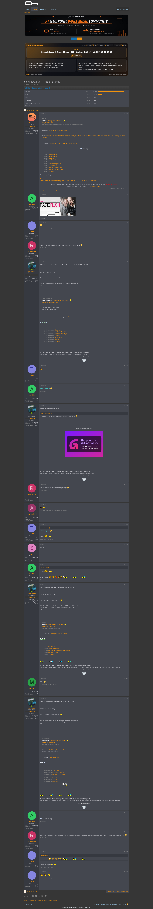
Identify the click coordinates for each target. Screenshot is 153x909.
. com (48, 162)
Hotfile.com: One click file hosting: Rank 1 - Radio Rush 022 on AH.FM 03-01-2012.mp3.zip (68, 181)
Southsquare (117, 136)
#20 (127, 872)
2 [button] (88, 94)
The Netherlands (72, 143)
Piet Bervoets (63, 130)
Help (120, 904)
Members (53, 9)
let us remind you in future (94, 186)
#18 (127, 832)
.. (84, 361)
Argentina (67, 317)
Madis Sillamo (51, 750)
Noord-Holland (62, 143)
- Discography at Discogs (60, 300)
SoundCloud (53, 337)
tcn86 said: (44, 568)
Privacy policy (113, 904)
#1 (127, 113)
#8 (127, 405)
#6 (127, 365)
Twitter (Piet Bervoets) (53, 167)
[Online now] (32, 269)
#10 (127, 504)
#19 (127, 852)
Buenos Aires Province (56, 317)
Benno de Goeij (53, 130)
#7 (127, 385)
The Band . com (51, 652)
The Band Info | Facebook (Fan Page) (57, 650)
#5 (127, 262)
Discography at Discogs (54, 121)
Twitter (51, 339)
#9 (127, 484)
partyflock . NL (50, 165)
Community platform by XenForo (77, 907)
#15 (127, 678)
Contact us (96, 904)
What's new (43, 9)
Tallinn (52, 757)
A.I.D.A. (49, 136)
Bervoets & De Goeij (58, 136)
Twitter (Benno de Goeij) (53, 169)
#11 (127, 524)
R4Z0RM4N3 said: (45, 413)
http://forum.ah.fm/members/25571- (53, 785)
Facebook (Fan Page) (52, 160)
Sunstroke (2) (60, 750)
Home (27, 9)
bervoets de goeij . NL (53, 163)
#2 (127, 195)
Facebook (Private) (55, 332)
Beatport (52, 335)
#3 (127, 222)
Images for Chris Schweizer (50, 302)
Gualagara (74, 136)
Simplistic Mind (108, 136)
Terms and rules (105, 904)
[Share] (125, 114)
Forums (34, 9)
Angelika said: (44, 528)
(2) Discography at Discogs (54, 624)
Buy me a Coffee (54, 191)
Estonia (56, 757)
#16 (127, 698)
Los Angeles (53, 634)
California (61, 634)
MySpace (49, 171)
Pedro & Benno (82, 136)
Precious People (93, 136)
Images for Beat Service (49, 742)
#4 (127, 242)
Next (37, 110)
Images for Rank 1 (47, 123)
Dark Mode (29, 904)
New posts (27, 12)
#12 (127, 544)
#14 (127, 584)
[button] (48, 9)
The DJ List (49, 158)
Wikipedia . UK (50, 156)
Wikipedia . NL (50, 154)
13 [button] (88, 91)
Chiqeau (67, 136)
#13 (127, 564)
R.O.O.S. (100, 136)
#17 (127, 812)
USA (65, 634)
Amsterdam (53, 143)
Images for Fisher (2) (48, 626)
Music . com (52, 776)
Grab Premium (45, 191)
